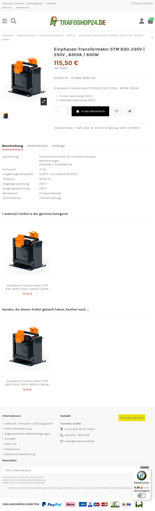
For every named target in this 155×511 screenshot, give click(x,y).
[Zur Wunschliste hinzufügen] (116, 111)
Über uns (7, 7)
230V (123, 128)
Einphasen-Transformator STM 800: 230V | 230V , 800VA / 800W (27, 383)
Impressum (23, 7)
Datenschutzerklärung (20, 454)
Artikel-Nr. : (62, 78)
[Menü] (148, 470)
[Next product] (152, 37)
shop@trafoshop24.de (79, 441)
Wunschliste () (143, 3)
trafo (79, 128)
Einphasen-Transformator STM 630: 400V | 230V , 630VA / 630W (27, 287)
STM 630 (134, 128)
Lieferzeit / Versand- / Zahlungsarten (23, 3)
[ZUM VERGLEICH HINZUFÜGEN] (129, 111)
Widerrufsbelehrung (18, 428)
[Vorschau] (33, 280)
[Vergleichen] (27, 280)
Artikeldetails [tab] (37, 146)
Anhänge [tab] (58, 146)
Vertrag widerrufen (132, 417)
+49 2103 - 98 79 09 (77, 435)
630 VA (88, 128)
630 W (99, 128)
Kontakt (52, 3)
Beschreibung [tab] (12, 146)
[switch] (142, 495)
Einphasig (111, 128)
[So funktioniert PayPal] (52, 504)
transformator (64, 128)
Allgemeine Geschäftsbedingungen (27, 433)
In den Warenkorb (93, 111)
